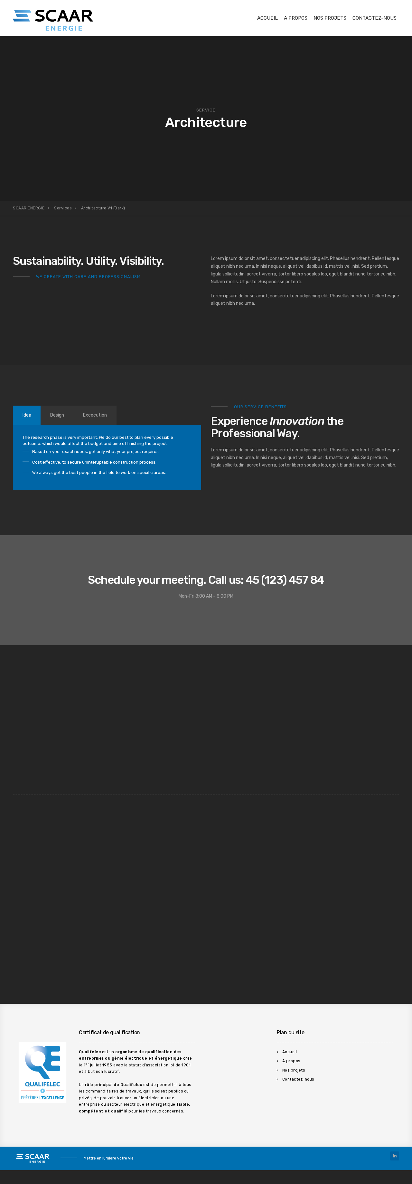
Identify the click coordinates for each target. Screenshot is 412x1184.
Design (57, 415)
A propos (295, 18)
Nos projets (330, 18)
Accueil (267, 18)
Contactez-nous (374, 18)
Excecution (95, 415)
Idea (27, 415)
